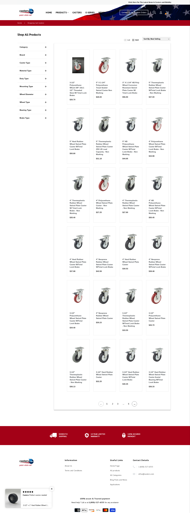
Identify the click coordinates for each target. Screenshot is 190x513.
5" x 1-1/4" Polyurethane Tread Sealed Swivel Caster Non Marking (104, 87)
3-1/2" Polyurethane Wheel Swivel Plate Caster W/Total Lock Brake (78, 318)
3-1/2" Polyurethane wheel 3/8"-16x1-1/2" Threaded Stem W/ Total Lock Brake (78, 88)
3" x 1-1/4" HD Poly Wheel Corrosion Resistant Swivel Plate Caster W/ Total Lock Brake (130, 87)
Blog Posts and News (118, 480)
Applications (115, 484)
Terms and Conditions (73, 470)
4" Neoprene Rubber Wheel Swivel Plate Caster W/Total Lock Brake (104, 263)
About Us (68, 466)
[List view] (128, 39)
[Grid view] (136, 39)
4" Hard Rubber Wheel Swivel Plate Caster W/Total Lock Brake (78, 263)
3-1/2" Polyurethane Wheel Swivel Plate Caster (157, 317)
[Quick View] (84, 66)
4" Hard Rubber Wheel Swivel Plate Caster (130, 262)
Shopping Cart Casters (36, 23)
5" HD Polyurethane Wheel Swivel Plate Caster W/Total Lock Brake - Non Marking (130, 147)
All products (115, 470)
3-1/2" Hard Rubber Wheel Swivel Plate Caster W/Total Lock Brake (130, 376)
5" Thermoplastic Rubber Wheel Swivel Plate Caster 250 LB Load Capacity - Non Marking (104, 147)
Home (19, 23)
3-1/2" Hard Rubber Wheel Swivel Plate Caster (104, 374)
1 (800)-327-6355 (145, 467)
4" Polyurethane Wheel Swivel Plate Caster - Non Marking (104, 204)
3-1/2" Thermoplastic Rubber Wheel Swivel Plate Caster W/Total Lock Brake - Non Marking (130, 319)
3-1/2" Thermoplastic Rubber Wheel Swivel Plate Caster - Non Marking (78, 377)
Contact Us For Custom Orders (133, 12)
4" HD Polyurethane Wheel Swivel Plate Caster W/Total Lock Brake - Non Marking (157, 206)
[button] (52, 489)
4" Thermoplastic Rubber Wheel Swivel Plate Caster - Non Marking (130, 204)
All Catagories (115, 475)
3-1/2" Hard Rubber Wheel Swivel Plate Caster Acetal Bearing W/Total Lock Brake (157, 377)
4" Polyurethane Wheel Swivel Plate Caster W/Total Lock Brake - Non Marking (157, 146)
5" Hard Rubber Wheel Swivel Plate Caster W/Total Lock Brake (78, 145)
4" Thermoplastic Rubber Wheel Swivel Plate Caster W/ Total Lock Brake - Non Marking (78, 206)
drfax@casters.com (146, 474)
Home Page (115, 466)
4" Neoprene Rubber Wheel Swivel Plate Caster (104, 315)
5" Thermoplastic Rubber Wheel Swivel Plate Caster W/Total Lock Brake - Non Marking (157, 87)
